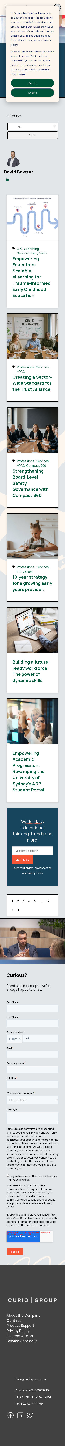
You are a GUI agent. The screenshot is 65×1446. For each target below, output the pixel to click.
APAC (21, 249)
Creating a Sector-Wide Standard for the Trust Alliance (32, 383)
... (41, 901)
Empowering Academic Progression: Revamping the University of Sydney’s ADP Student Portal (28, 771)
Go (30, 135)
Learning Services (28, 251)
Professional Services (33, 367)
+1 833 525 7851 (40, 1397)
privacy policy (35, 873)
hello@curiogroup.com (31, 1379)
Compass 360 (36, 465)
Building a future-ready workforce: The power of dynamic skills (31, 671)
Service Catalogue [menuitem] (22, 1340)
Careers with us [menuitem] (20, 1335)
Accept (32, 82)
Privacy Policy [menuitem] (18, 1330)
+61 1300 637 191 (39, 1390)
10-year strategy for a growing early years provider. (32, 583)
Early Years (39, 253)
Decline (32, 92)
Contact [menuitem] (14, 1320)
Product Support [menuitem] (20, 1325)
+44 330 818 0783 (32, 1404)
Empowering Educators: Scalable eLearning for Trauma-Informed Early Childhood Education (31, 276)
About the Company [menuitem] (23, 1315)
